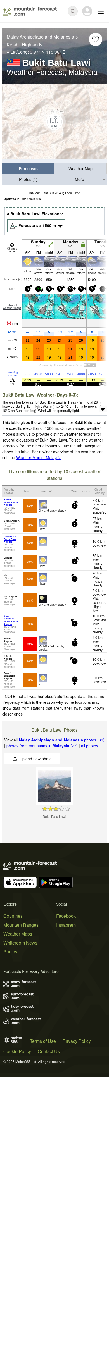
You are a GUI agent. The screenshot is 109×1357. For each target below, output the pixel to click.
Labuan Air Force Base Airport (10, 539)
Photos (10, 951)
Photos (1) (28, 179)
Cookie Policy (17, 1051)
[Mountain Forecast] (30, 11)
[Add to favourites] (95, 39)
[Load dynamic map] (54, 121)
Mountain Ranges (21, 925)
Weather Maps (17, 934)
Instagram (66, 925)
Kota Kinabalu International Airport (11, 620)
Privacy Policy (77, 1041)
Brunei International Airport (11, 502)
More (79, 179)
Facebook (66, 916)
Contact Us (49, 1051)
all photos (89, 745)
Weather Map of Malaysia (38, 457)
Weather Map (80, 168)
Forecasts (28, 168)
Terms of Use (43, 1041)
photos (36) (62, 740)
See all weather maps (12, 306)
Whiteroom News (20, 942)
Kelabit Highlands (24, 45)
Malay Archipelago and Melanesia (40, 37)
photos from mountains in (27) (42, 745)
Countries (13, 916)
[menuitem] (28, 168)
